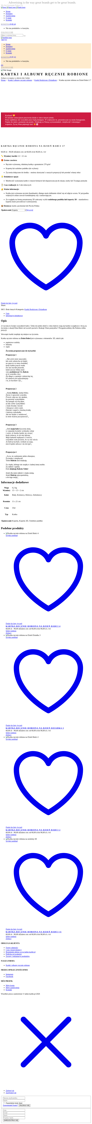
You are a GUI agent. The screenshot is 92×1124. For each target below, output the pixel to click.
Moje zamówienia (12, 988)
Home (3, 80)
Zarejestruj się (11, 1093)
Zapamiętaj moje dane (14, 1103)
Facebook (9, 976)
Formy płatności (12, 948)
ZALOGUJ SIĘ (7, 32)
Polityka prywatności (14, 954)
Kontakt (9, 990)
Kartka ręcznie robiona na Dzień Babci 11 (34, 932)
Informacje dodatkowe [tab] (14, 316)
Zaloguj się (10, 1091)
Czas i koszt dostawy (14, 950)
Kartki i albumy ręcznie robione (20, 80)
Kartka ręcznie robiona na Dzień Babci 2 (33, 830)
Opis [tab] (7, 313)
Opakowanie (6, 210)
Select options (11, 631)
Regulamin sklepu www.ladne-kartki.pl (20, 952)
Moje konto (10, 985)
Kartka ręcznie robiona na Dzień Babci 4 (33, 626)
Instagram (9, 974)
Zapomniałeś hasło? (10, 1105)
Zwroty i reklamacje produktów (18, 956)
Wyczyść (29, 210)
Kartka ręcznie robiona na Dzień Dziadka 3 (35, 728)
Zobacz (8, 633)
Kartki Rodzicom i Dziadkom (45, 80)
